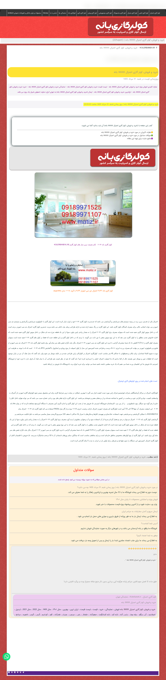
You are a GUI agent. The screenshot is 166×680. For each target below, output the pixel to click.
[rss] (17, 673)
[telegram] (23, 673)
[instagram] (20, 673)
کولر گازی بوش (92, 13)
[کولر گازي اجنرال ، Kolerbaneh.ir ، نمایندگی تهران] (120, 36)
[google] (15, 673)
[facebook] (9, 673)
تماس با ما (53, 13)
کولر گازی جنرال (132, 13)
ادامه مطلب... (152, 457)
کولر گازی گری (82, 13)
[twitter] (12, 673)
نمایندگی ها (62, 13)
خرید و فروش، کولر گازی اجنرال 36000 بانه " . (140, 560)
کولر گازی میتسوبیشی (105, 13)
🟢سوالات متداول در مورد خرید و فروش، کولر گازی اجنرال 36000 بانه (126, 135)
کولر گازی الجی (143, 13)
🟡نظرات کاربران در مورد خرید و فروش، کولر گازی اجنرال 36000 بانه (127, 132)
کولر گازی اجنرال (155, 13)
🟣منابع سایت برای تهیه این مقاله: (140, 138)
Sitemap (45, 13)
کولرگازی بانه (72, 13)
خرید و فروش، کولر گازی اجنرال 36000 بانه (137, 609)
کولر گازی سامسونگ (120, 13)
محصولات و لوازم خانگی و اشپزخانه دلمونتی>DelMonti (24, 13)
